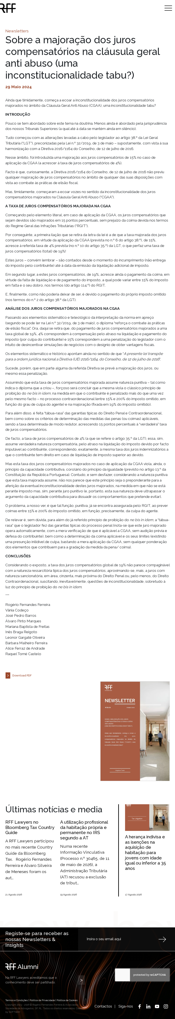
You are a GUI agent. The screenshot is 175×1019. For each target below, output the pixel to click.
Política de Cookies (67, 1000)
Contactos (103, 1006)
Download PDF (22, 675)
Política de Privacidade (42, 1000)
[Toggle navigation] (168, 8)
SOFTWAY (14, 1011)
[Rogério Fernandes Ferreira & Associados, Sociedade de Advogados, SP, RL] (26, 8)
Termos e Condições (16, 1000)
